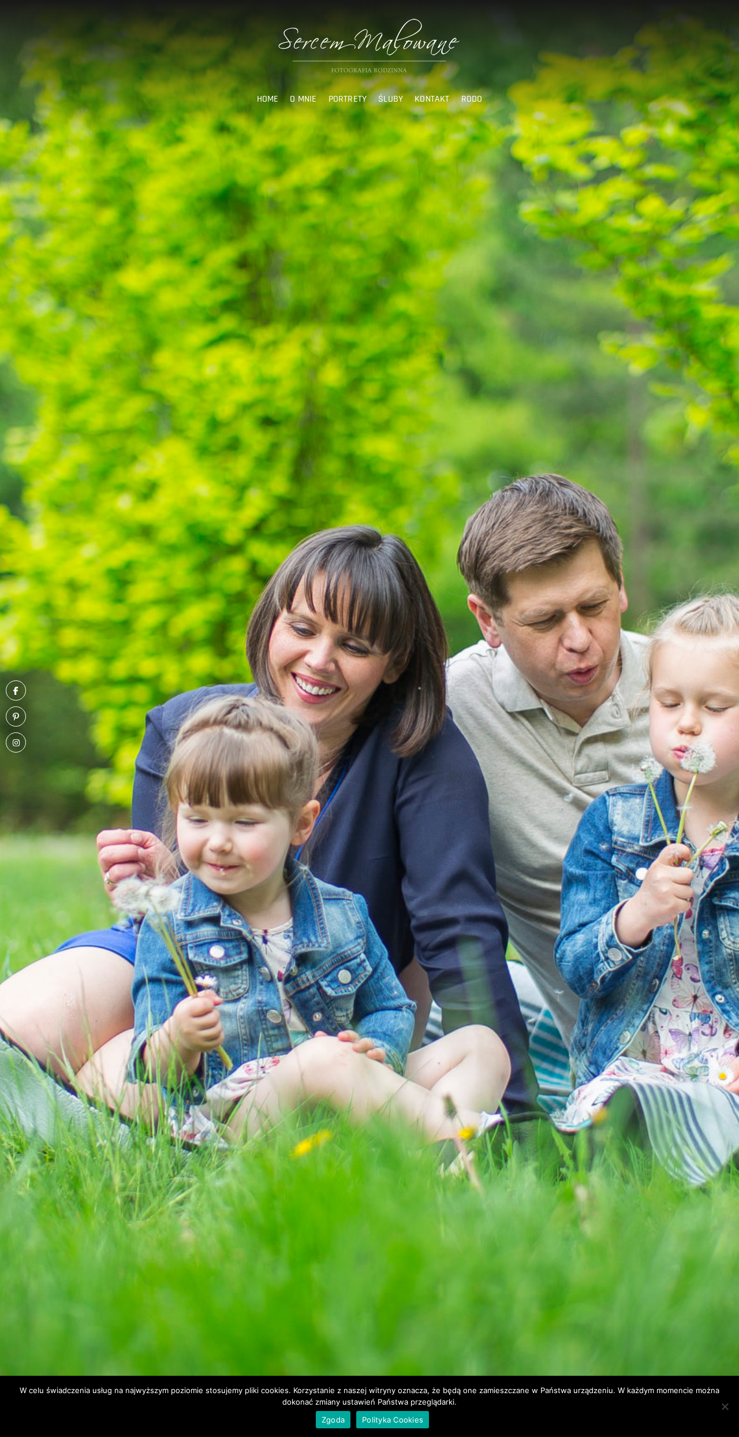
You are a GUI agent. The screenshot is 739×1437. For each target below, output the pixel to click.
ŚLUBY (390, 99)
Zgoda (333, 1419)
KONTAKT (432, 99)
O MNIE (303, 99)
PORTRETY (348, 99)
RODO (472, 99)
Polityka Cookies (392, 1419)
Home (268, 99)
